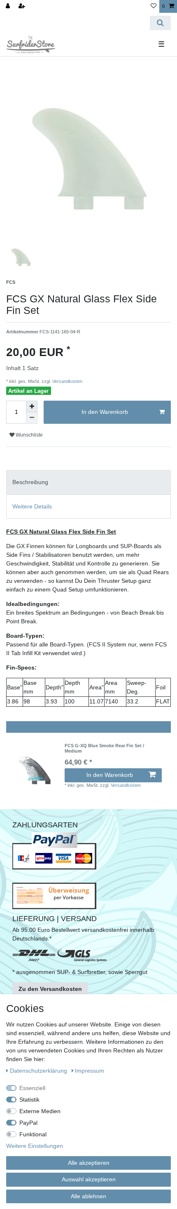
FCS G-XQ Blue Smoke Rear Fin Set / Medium (104, 748)
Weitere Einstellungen (34, 1145)
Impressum (89, 1070)
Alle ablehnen (88, 1196)
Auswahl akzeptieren (89, 1179)
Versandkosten (66, 381)
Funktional (33, 1134)
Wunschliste (28, 435)
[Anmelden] (8, 6)
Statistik (29, 1099)
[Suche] (160, 23)
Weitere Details (32, 506)
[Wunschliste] (153, 6)
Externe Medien (40, 1111)
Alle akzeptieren (88, 1162)
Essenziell (32, 1088)
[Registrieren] (23, 6)
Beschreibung (30, 482)
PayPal (28, 1122)
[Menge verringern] (31, 418)
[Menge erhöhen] (31, 406)
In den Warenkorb (105, 412)
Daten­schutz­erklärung (39, 1070)
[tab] (88, 482)
